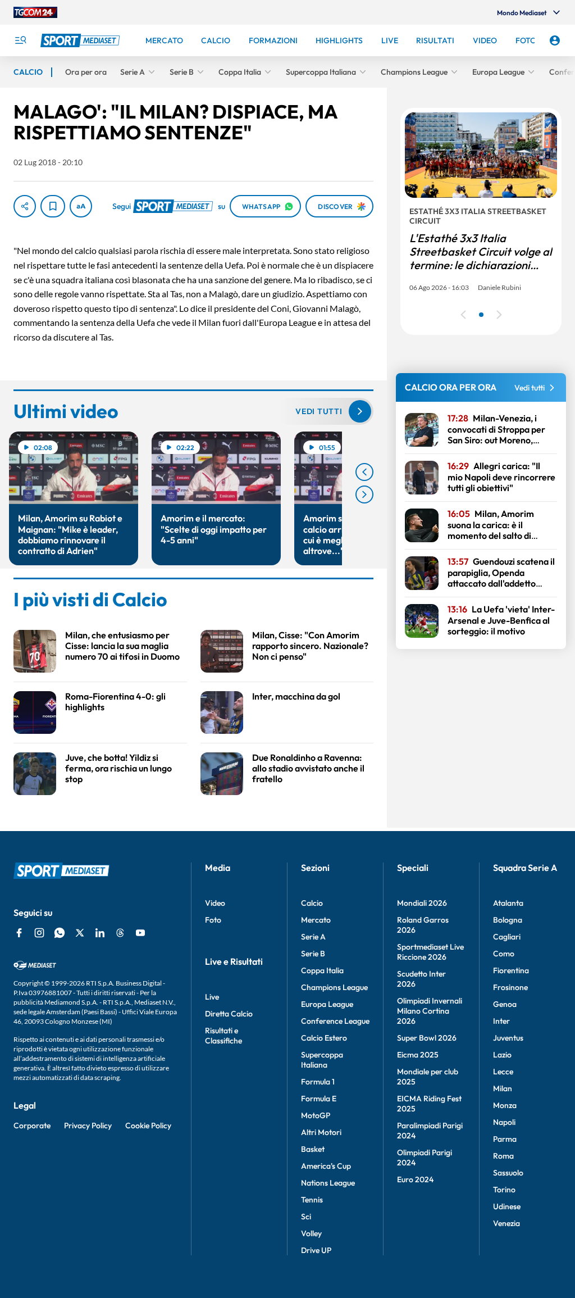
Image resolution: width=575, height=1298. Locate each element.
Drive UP (316, 1250)
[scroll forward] (364, 494)
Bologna (507, 920)
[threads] (120, 932)
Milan (502, 1088)
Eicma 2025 (418, 1055)
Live (212, 997)
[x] (79, 932)
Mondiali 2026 (422, 903)
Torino (504, 1189)
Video (215, 903)
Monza (505, 1105)
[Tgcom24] (35, 12)
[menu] (20, 40)
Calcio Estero (324, 1038)
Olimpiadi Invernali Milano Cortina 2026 (429, 1011)
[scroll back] (364, 472)
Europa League (327, 1004)
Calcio (312, 903)
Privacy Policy (88, 1125)
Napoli (504, 1122)
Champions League (334, 987)
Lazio (502, 1055)
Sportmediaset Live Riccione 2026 (430, 952)
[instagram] (39, 932)
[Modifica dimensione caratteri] (81, 206)
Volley (311, 1233)
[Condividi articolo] (24, 206)
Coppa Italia (322, 970)
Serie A (313, 937)
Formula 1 (318, 1082)
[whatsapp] (59, 932)
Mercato (316, 920)
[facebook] (19, 932)
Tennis (312, 1200)
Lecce (503, 1071)
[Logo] (81, 40)
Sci (306, 1216)
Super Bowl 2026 (427, 1038)
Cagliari (507, 937)
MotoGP (315, 1115)
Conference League (335, 1021)
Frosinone (510, 987)
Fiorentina (511, 970)
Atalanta (508, 903)
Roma (503, 1156)
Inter (501, 1021)
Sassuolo (508, 1173)
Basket (313, 1149)
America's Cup (326, 1166)
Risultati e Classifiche (223, 1035)
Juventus (508, 1038)
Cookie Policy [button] (148, 1125)
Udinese (507, 1206)
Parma (505, 1139)
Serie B (313, 953)
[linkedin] (100, 932)
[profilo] (555, 40)
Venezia (506, 1223)
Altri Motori (321, 1132)
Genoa (505, 1004)
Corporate (32, 1125)
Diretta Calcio (229, 1014)
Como (503, 953)
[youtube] (140, 932)
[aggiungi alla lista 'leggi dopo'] (52, 206)
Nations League (328, 1183)
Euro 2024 (415, 1179)
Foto (213, 920)
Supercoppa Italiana (322, 1060)
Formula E (318, 1098)
